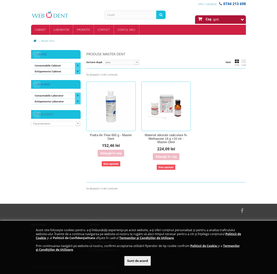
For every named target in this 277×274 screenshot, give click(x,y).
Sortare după (94, 62)
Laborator (61, 30)
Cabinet (40, 30)
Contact (104, 30)
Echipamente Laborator (49, 101)
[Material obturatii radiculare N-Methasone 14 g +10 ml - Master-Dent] (166, 106)
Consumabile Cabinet (48, 65)
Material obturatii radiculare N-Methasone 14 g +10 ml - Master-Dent (166, 139)
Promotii (83, 30)
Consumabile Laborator (49, 95)
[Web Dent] (65, 16)
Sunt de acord (137, 261)
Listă (243, 64)
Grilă (237, 64)
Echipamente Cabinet (48, 71)
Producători (44, 114)
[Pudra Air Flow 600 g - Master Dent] (111, 106)
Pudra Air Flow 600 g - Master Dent (111, 137)
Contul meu (126, 30)
